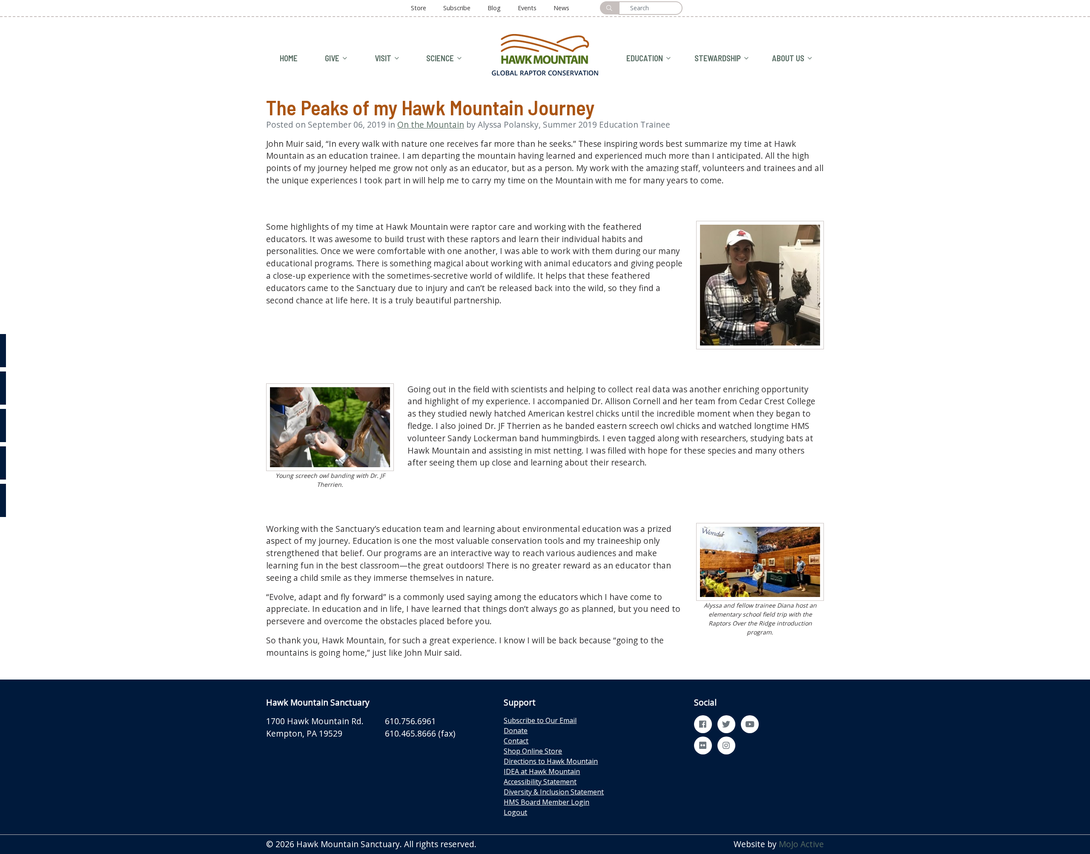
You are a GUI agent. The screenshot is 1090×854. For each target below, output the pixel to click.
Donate (516, 730)
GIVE (332, 58)
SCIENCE (440, 58)
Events (527, 8)
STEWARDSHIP (717, 58)
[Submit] (609, 7)
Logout (515, 812)
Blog (494, 8)
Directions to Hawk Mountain (551, 761)
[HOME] (545, 54)
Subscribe (456, 8)
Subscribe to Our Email (540, 720)
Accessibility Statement (540, 781)
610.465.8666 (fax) (420, 733)
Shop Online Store (533, 751)
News (561, 8)
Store (418, 8)
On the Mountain (430, 124)
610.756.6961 (410, 721)
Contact (516, 740)
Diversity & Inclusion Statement (554, 792)
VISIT (383, 58)
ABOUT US (788, 58)
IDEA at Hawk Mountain (542, 771)
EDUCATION (644, 58)
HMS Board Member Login (546, 802)
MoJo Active (801, 844)
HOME (289, 58)
